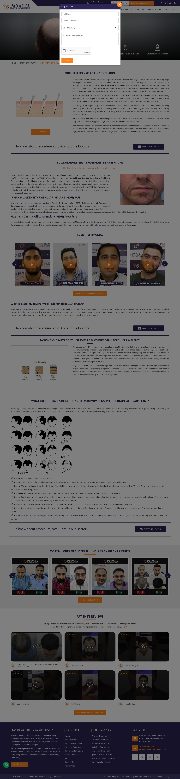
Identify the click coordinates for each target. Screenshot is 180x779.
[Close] (119, 4)
